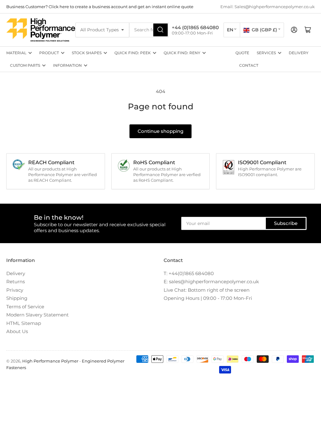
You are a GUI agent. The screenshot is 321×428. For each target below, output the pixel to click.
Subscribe (285, 223)
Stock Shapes (87, 52)
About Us (17, 331)
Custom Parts (25, 65)
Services (266, 52)
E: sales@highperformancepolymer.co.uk (211, 281)
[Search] (160, 30)
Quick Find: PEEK (132, 52)
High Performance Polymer (50, 360)
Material (16, 52)
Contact (248, 65)
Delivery (298, 52)
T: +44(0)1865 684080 (189, 273)
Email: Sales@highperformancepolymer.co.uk (267, 6)
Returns (15, 281)
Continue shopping (160, 131)
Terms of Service (25, 307)
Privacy (14, 290)
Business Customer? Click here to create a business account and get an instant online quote (99, 6)
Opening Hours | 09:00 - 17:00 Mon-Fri (208, 298)
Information (67, 65)
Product (49, 52)
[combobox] (149, 30)
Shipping (16, 298)
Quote (242, 52)
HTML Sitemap (23, 323)
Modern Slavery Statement (37, 315)
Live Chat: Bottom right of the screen (207, 290)
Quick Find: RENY (182, 52)
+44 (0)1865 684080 (195, 27)
